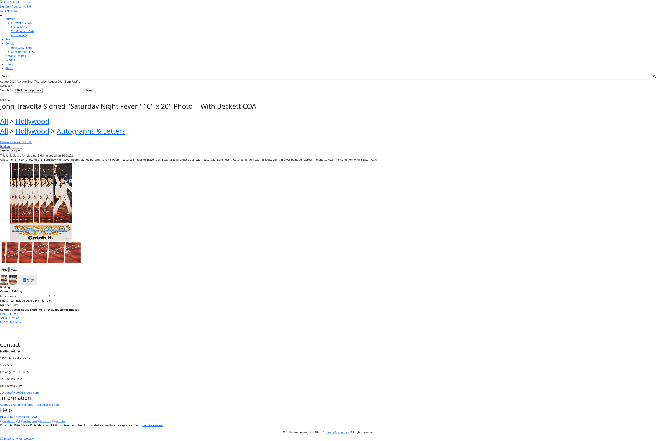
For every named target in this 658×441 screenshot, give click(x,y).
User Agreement (152, 425)
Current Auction (21, 23)
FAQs (34, 417)
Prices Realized (43, 405)
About (9, 68)
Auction (10, 19)
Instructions (19, 27)
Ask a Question (10, 318)
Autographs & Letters (91, 131)
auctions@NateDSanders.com (19, 392)
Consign (10, 43)
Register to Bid (21, 6)
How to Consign (21, 47)
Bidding (5, 146)
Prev (4, 269)
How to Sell (23, 417)
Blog (57, 405)
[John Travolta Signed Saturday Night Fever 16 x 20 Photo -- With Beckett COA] (41, 213)
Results (10, 60)
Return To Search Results (16, 142)
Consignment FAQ (22, 52)
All (4, 121)
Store (9, 39)
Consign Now (8, 11)
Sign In (4, 6)
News (9, 64)
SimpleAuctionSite (337, 432)
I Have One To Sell (11, 322)
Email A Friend (9, 314)
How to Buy (7, 417)
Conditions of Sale (22, 31)
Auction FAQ (19, 35)
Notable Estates (15, 56)
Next (14, 269)
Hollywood (32, 121)
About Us (6, 405)
